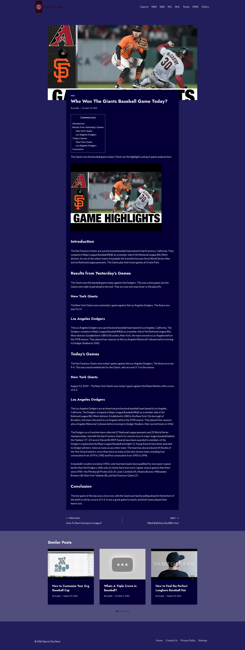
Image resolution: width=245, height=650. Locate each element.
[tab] (117, 611)
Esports (144, 6)
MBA (154, 6)
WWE (195, 6)
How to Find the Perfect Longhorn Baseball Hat (171, 588)
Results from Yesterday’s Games (88, 127)
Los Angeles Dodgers (86, 134)
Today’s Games (79, 138)
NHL (177, 6)
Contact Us (172, 640)
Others (205, 6)
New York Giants (84, 130)
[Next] (192, 578)
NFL (170, 6)
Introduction (78, 123)
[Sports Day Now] (48, 7)
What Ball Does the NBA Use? (163, 521)
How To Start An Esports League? (84, 521)
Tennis (186, 6)
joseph (76, 108)
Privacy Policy (188, 640)
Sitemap (202, 640)
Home (159, 640)
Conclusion (77, 149)
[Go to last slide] (52, 578)
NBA (162, 6)
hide (93, 117)
